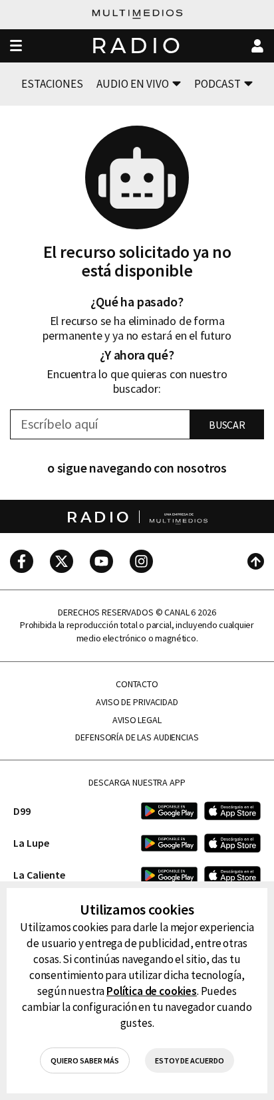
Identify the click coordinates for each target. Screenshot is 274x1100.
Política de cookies (151, 991)
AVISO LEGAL (136, 720)
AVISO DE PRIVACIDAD (137, 702)
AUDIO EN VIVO (132, 83)
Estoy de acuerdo (189, 1060)
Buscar (227, 424)
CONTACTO (137, 684)
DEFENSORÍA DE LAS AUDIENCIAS (136, 737)
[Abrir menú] (16, 46)
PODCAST (217, 83)
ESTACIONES (52, 83)
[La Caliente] (169, 875)
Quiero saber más (85, 1060)
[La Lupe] (169, 843)
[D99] (169, 810)
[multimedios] (137, 14)
